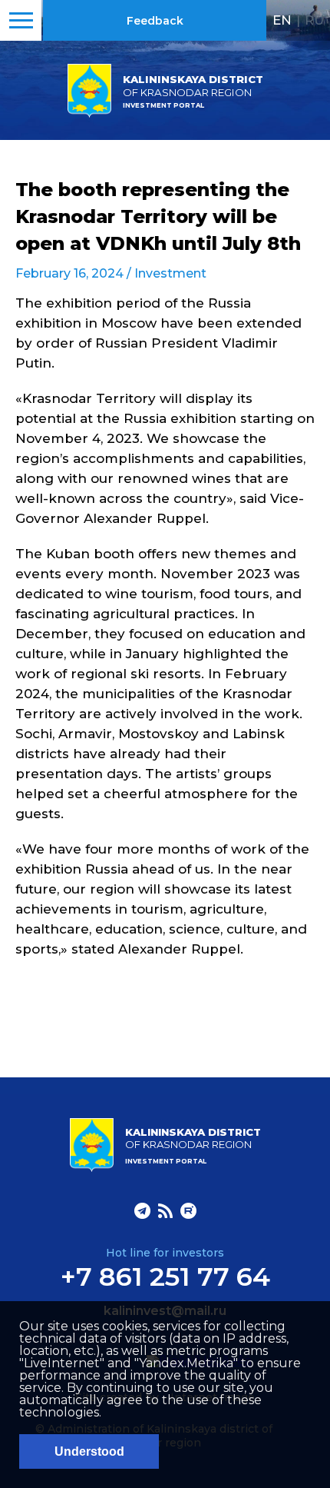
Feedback (155, 21)
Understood (89, 1451)
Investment (170, 273)
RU (314, 20)
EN (282, 20)
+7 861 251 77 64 (165, 1276)
